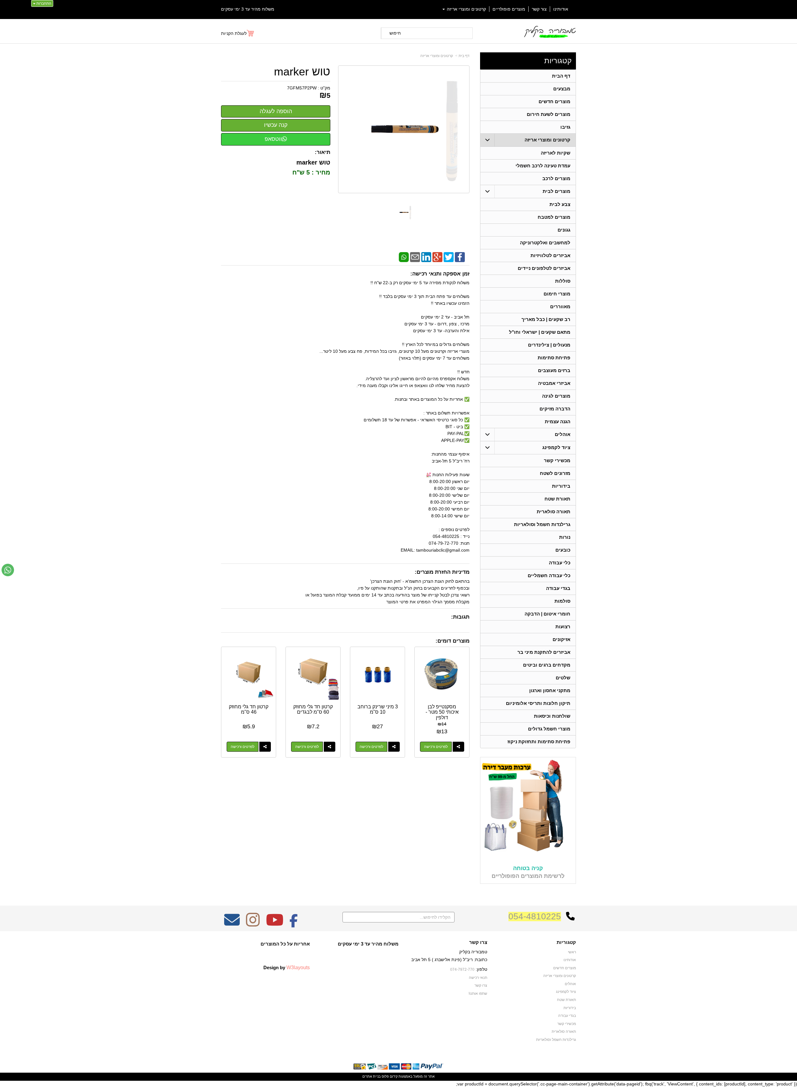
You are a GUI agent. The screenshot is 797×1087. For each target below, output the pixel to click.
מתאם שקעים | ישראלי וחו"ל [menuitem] (539, 332)
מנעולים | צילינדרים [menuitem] (549, 344)
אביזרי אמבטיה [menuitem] (554, 383)
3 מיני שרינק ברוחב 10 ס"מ (377, 709)
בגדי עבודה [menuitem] (558, 588)
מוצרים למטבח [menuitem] (554, 217)
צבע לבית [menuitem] (559, 204)
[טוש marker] (404, 212)
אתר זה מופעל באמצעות (398, 1076)
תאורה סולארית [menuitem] (553, 511)
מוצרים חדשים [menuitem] (554, 101)
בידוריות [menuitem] (561, 486)
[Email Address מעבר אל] (232, 924)
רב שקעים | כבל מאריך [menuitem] (545, 319)
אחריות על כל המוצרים (285, 943)
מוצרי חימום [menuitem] (557, 293)
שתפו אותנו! (478, 993)
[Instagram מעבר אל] (253, 924)
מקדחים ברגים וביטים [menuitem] (546, 665)
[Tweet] (449, 256)
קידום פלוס (389, 1076)
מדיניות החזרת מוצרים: (442, 572)
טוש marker (302, 71)
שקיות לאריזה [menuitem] (555, 153)
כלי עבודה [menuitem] (559, 562)
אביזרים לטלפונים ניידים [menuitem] (544, 268)
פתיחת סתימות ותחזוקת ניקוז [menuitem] (538, 741)
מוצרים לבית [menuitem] (556, 191)
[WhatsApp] (404, 256)
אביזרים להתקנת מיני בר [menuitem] (543, 652)
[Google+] (437, 256)
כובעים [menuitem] (562, 550)
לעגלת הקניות (234, 33)
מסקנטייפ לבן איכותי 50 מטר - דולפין (442, 712)
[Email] (415, 256)
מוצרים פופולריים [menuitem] (509, 9)
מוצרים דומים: (452, 641)
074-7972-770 (462, 969)
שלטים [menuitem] (563, 677)
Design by (286, 967)
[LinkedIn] (426, 256)
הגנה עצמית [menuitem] (557, 421)
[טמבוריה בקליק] (549, 31)
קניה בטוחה (528, 868)
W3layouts (298, 967)
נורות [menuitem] (564, 537)
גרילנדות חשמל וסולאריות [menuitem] (542, 524)
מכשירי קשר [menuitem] (557, 460)
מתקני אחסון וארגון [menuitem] (549, 690)
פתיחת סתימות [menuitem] (554, 357)
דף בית (464, 56)
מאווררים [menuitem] (560, 306)
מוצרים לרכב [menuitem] (556, 178)
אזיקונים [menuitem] (561, 639)
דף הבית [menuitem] (561, 76)
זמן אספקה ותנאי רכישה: (439, 274)
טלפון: (481, 969)
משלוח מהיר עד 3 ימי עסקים (247, 9)
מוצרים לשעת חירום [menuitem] (548, 114)
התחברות (43, 3)
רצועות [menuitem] (562, 626)
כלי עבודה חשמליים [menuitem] (549, 575)
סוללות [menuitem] (562, 281)
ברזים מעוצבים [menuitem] (554, 370)
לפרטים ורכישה (436, 747)
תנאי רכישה (478, 977)
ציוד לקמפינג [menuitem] (556, 447)
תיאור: (322, 152)
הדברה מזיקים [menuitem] (555, 408)
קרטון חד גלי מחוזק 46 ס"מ (248, 709)
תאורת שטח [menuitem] (557, 498)
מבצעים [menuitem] (561, 88)
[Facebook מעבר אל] (294, 924)
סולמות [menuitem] (562, 601)
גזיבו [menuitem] (565, 127)
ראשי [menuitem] (572, 952)
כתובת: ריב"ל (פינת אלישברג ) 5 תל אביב (449, 959)
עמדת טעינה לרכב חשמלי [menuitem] (543, 165)
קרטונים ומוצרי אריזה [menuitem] (466, 9)
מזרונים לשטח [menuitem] (555, 473)
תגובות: (460, 617)
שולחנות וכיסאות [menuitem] (552, 716)
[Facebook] (460, 256)
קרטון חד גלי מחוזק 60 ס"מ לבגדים (313, 709)
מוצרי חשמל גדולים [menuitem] (549, 728)
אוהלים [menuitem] (562, 434)
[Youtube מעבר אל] (274, 924)
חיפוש (395, 33)
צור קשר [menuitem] (539, 9)
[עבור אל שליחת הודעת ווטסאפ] (8, 570)
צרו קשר (478, 942)
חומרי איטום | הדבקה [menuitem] (547, 613)
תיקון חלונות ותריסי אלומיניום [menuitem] (538, 703)
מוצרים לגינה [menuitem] (556, 396)
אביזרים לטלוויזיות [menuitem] (550, 255)
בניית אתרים (371, 1076)
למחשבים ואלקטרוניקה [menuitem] (545, 242)
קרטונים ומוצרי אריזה (436, 56)
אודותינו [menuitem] (560, 9)
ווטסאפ (273, 139)
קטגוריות (558, 60)
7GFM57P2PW (302, 87)
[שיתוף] (458, 747)
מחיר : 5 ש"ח (310, 172)
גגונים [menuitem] (564, 229)
